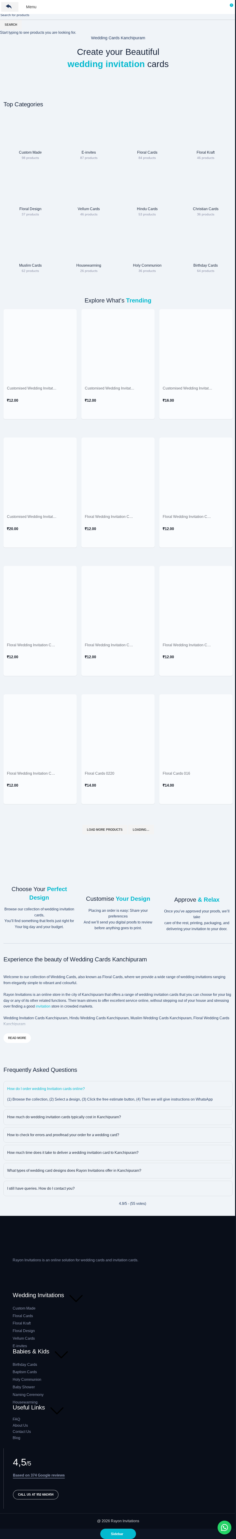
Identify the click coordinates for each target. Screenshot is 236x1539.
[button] (224, 1527)
